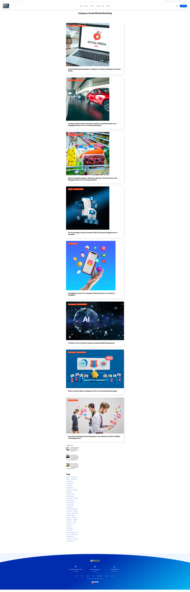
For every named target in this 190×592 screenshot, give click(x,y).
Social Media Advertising (74, 534)
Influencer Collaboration (70, 502)
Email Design (76, 498)
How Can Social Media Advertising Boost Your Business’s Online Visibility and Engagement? (94, 437)
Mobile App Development (71, 515)
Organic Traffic (69, 521)
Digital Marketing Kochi (70, 496)
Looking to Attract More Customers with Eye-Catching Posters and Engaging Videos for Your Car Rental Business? (92, 124)
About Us (86, 5)
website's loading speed (70, 540)
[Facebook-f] (13, 1)
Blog (103, 5)
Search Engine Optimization (71, 532)
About (82, 575)
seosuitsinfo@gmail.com (95, 569)
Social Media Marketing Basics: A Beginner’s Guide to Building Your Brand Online (94, 70)
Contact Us (108, 5)
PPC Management (69, 528)
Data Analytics (69, 489)
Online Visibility (69, 519)
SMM (67, 534)
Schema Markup (69, 530)
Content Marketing (72, 304)
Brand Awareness (74, 477)
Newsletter (68, 517)
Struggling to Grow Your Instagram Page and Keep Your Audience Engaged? (91, 294)
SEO (78, 532)
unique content (75, 538)
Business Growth (74, 479)
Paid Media (74, 521)
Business (68, 479)
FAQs (93, 575)
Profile (106, 575)
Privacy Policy (99, 575)
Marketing (70, 80)
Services (92, 5)
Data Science (75, 489)
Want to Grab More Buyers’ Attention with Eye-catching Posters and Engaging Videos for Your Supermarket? (92, 179)
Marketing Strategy (74, 513)
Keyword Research (69, 506)
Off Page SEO (74, 517)
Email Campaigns (69, 498)
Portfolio (98, 5)
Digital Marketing (72, 25)
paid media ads (69, 523)
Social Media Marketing (81, 25)
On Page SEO (75, 519)
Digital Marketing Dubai (70, 494)
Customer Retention (70, 487)
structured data (69, 538)
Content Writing (69, 485)
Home (81, 5)
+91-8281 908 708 (114, 569)
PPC (73, 523)
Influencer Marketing (70, 504)
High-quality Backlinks (70, 500)
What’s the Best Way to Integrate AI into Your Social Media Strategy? (92, 391)
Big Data (68, 477)
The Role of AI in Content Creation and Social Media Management (91, 343)
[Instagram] (19, 1)
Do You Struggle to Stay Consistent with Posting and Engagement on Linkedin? (92, 233)
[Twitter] (15, 1)
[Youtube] (21, 1)
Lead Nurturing (69, 511)
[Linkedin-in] (17, 1)
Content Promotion (70, 483)
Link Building (75, 511)
